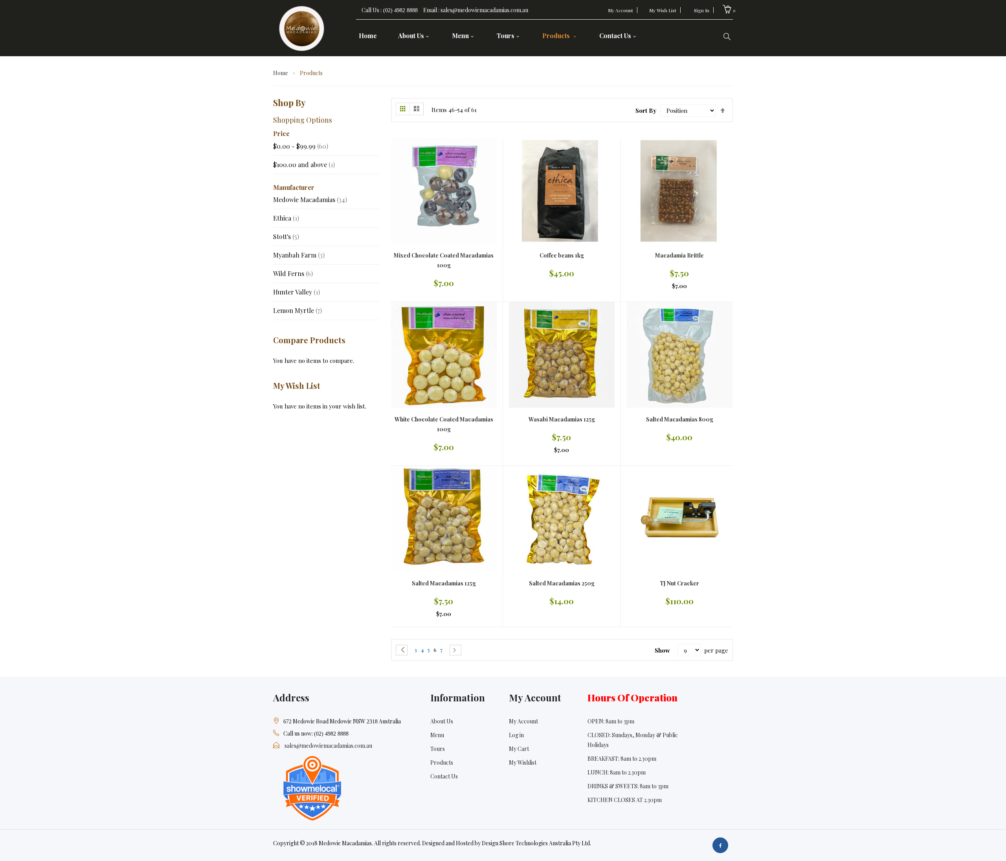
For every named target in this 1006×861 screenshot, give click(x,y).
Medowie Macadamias (310, 199)
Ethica (286, 218)
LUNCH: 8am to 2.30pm (616, 772)
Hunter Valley (296, 292)
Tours (437, 748)
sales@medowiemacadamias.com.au (328, 745)
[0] (727, 9)
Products (441, 762)
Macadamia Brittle (679, 255)
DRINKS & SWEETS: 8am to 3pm (627, 786)
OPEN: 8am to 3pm (610, 721)
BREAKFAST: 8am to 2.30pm (621, 758)
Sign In (701, 10)
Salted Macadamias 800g (679, 419)
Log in (516, 735)
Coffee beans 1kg (562, 255)
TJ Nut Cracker (679, 583)
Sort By (645, 110)
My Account (620, 10)
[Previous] (402, 650)
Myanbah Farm (299, 255)
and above (304, 164)
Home (281, 73)
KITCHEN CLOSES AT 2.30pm (624, 800)
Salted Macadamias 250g (562, 583)
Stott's (286, 236)
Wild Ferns (293, 273)
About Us (441, 721)
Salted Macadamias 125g (444, 583)
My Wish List (662, 10)
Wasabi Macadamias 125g (562, 419)
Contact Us (444, 776)
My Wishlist (522, 762)
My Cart (519, 748)
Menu (437, 735)
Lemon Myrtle (297, 310)
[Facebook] (720, 845)
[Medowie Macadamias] (301, 27)
